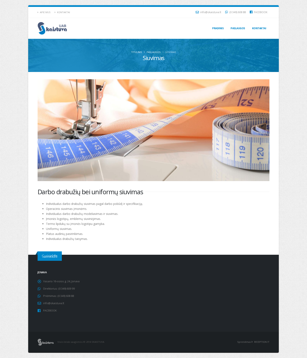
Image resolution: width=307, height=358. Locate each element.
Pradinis (217, 28)
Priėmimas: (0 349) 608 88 (58, 296)
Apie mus (45, 12)
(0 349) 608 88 (237, 12)
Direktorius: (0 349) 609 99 (59, 288)
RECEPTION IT (261, 341)
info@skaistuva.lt (210, 12)
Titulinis (136, 52)
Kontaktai (63, 12)
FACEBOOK (260, 12)
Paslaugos (238, 28)
